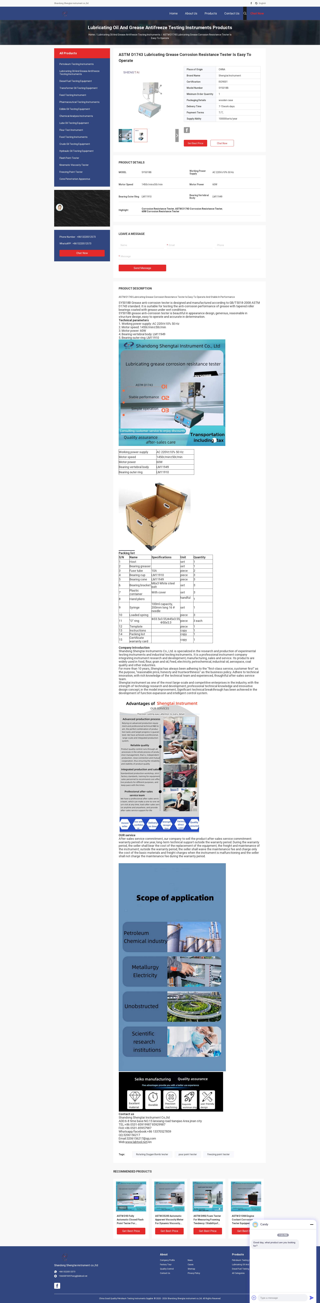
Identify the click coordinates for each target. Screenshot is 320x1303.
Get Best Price (195, 143)
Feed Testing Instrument (73, 95)
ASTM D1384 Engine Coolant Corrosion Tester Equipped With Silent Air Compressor (244, 1220)
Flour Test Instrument (71, 130)
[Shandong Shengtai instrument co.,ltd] (65, 13)
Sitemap (191, 1269)
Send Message (142, 268)
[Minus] (312, 1224)
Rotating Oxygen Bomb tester (152, 1154)
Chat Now (82, 253)
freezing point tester (218, 1154)
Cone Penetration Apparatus (75, 179)
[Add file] (254, 1297)
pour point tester (188, 1154)
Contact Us (165, 1273)
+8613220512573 (86, 237)
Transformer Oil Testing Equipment (79, 88)
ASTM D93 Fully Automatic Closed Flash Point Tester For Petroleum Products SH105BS (130, 1220)
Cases (191, 1264)
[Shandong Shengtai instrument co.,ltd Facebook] (251, 3)
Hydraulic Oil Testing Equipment (77, 151)
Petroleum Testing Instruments (77, 64)
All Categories (238, 1273)
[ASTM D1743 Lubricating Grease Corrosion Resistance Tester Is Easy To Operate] (149, 96)
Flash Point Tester (69, 158)
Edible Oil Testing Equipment (75, 109)
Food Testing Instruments (74, 137)
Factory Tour (166, 1264)
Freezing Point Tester (71, 172)
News (190, 1260)
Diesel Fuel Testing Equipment (76, 81)
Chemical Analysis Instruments (76, 116)
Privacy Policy (194, 1273)
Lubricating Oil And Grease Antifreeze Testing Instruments (129, 34)
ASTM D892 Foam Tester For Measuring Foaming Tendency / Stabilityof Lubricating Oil (207, 1220)
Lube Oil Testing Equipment (74, 123)
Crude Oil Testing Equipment (75, 144)
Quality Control (167, 1269)
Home (91, 34)
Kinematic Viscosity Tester (74, 165)
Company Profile (167, 1260)
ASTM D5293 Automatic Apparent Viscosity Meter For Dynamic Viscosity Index (169, 1220)
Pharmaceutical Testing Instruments (80, 102)
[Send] (311, 1297)
